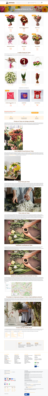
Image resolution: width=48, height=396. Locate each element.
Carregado (12, 333)
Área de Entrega (26, 356)
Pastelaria (22, 5)
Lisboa (5, 388)
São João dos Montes (20, 333)
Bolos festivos (31, 5)
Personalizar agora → (35, 112)
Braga (14, 389)
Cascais (5, 390)
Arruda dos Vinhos (7, 335)
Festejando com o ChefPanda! (38, 358)
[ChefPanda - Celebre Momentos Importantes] (10, 2)
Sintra (5, 389)
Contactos (5, 357)
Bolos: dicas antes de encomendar (28, 358)
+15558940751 (29, 387)
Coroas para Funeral (16, 356)
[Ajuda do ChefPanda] (30, 2)
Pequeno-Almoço (27, 5)
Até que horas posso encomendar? (28, 355)
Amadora (5, 391)
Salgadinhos (15, 361)
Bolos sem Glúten (6, 361)
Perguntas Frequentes (27, 361)
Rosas (9, 5)
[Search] (29, 3)
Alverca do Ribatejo (7, 334)
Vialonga (19, 335)
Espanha (5, 374)
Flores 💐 (6, 5)
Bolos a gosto (18, 5)
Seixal (12, 389)
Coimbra (15, 390)
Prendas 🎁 (5, 359)
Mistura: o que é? (26, 360)
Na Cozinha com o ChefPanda (38, 359)
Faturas (25, 363)
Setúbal (12, 390)
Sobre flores (36, 356)
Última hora (35, 5)
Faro (14, 388)
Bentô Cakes (15, 359)
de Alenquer (12, 331)
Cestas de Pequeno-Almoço (17, 363)
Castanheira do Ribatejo (14, 334)
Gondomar (8, 391)
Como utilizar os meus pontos (27, 357)
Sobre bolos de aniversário (38, 355)
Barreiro (12, 391)
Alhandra (6, 333)
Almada (12, 388)
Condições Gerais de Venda (32, 392)
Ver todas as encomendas (27, 362)
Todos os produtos (6, 362)
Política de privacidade (26, 392)
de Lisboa (20, 331)
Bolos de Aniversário (13, 5)
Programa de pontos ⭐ (7, 358)
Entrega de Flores (16, 355)
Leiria (14, 391)
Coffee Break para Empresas (17, 362)
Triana (19, 334)
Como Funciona (6, 356)
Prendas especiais (6, 360)
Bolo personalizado (16, 357)
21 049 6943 (32, 384)
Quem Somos (6, 355)
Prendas (39, 5)
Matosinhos (8, 390)
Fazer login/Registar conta (7, 363)
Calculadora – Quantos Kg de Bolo (28, 359)
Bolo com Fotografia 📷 (17, 358)
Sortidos (42, 5)
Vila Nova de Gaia (9, 389)
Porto (7, 388)
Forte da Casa (12, 335)
